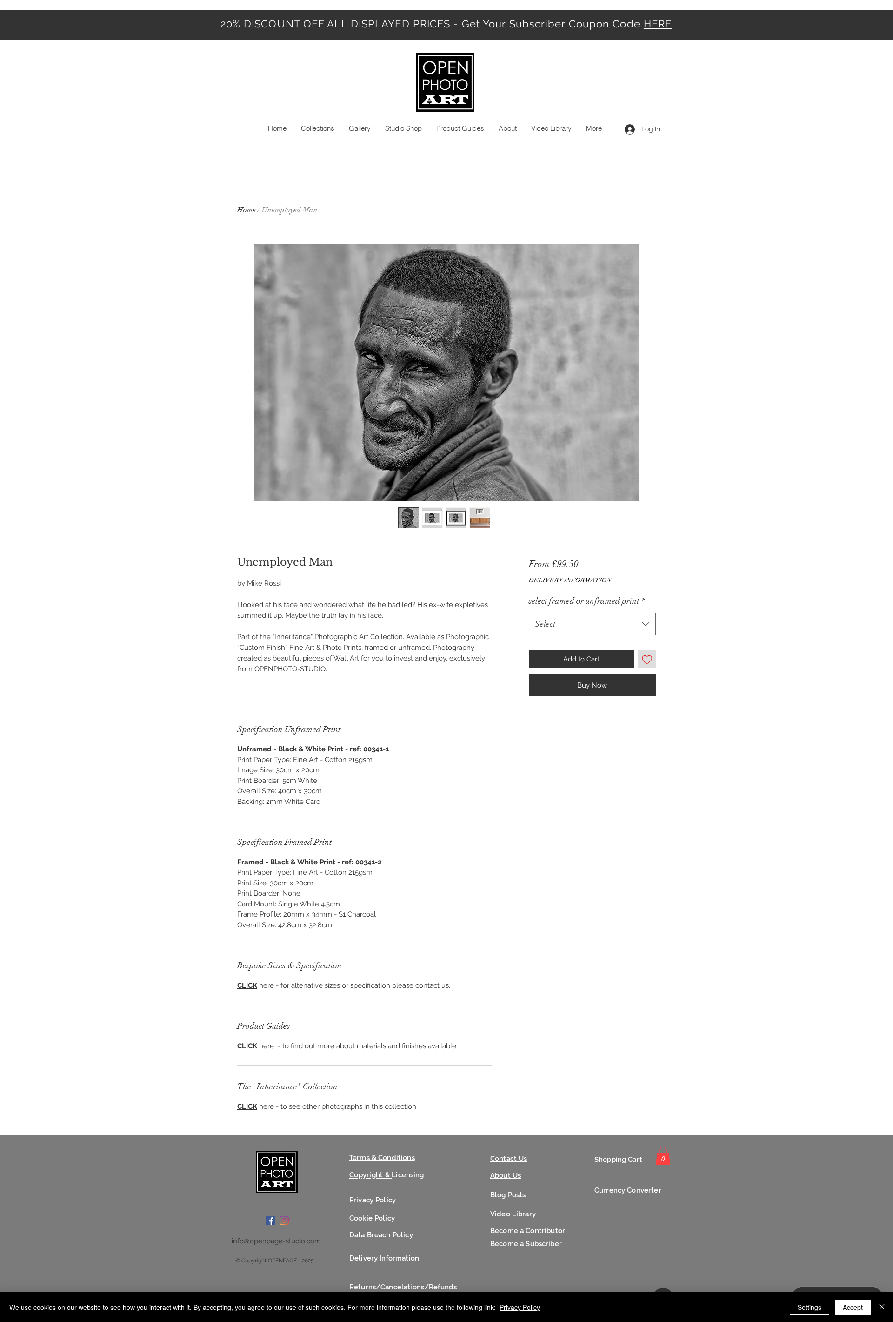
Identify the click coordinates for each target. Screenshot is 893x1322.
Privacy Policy (520, 1307)
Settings (809, 1307)
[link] (663, 1156)
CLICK (247, 985)
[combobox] (592, 624)
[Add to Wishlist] (647, 659)
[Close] (881, 1307)
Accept (853, 1307)
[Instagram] (284, 1220)
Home (246, 210)
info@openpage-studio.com (276, 1241)
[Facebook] (270, 1220)
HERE (658, 24)
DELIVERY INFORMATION (570, 580)
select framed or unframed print (587, 601)
